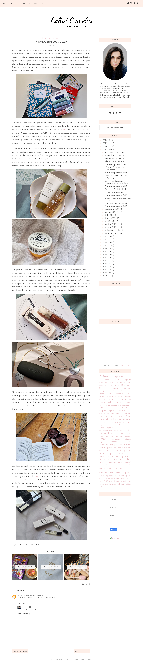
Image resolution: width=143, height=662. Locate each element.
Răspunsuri (23, 603)
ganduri (103, 418)
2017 (105, 251)
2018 (105, 248)
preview (127, 450)
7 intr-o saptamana (51, 38)
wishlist (128, 484)
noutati (116, 438)
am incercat (110, 382)
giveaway (104, 421)
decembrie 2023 (113, 152)
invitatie (116, 430)
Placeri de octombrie (114, 161)
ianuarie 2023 (112, 233)
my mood (110, 436)
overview (104, 444)
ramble (103, 461)
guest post (114, 422)
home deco (118, 425)
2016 (105, 254)
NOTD (102, 439)
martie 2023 (111, 227)
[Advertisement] (116, 345)
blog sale (126, 385)
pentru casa (111, 447)
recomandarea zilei (108, 464)
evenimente (104, 413)
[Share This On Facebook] (83, 584)
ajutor (128, 379)
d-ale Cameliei (124, 396)
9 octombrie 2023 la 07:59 (40, 607)
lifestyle (128, 433)
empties (103, 410)
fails (113, 413)
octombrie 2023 (112, 158)
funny (128, 416)
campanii (127, 388)
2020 (105, 242)
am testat (121, 382)
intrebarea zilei (105, 430)
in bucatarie (119, 428)
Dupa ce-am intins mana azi (118, 198)
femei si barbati (123, 413)
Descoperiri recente (114, 192)
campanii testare (108, 390)
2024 (105, 146)
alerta (102, 382)
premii (118, 450)
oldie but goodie (124, 442)
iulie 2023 (110, 215)
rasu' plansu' (124, 462)
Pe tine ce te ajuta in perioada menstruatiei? (116, 201)
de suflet (122, 399)
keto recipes (119, 433)
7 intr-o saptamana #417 (116, 186)
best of (103, 385)
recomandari (125, 464)
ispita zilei (125, 430)
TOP (106, 481)
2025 (105, 143)
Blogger (125, 365)
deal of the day (115, 402)
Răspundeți (21, 600)
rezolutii (128, 469)
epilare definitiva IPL (120, 410)
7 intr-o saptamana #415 (116, 206)
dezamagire (125, 405)
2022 (105, 236)
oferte (114, 441)
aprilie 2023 (111, 224)
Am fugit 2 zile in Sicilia (116, 189)
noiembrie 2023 (112, 155)
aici (65, 129)
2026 (105, 140)
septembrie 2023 (113, 209)
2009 (105, 275)
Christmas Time (123, 393)
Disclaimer (39, 3)
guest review (125, 422)
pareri (116, 445)
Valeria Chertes (23, 595)
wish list (120, 483)
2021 (105, 239)
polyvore (108, 450)
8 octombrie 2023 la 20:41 (36, 595)
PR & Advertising (23, 3)
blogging (103, 388)
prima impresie (108, 453)
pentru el (120, 447)
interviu (128, 428)
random (112, 462)
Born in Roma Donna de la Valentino (117, 176)
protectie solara (122, 459)
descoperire (104, 405)
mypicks (128, 436)
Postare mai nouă (20, 651)
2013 (105, 263)
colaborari (103, 396)
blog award (114, 385)
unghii (112, 481)
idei (125, 424)
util (124, 481)
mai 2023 (109, 221)
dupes (128, 408)
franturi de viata (110, 416)
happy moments (106, 425)
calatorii (115, 388)
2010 (105, 272)
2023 (105, 149)
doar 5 (107, 407)
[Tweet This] (86, 584)
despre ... (115, 405)
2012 (105, 266)
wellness (112, 484)
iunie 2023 (110, 218)
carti (121, 390)
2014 (105, 260)
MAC (101, 436)
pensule (103, 447)
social (111, 475)
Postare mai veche (82, 651)
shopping (114, 472)
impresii (109, 427)
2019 (105, 245)
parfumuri (125, 444)
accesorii (116, 379)
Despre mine (7, 3)
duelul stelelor (118, 408)
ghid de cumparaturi (120, 419)
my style (119, 436)
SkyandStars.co (85, 659)
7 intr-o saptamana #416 (116, 195)
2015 (105, 257)
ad (122, 379)
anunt (128, 382)
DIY (101, 407)
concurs (113, 396)
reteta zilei (105, 468)
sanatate (103, 472)
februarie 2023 (112, 230)
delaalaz (128, 402)
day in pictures (107, 399)
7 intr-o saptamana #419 (116, 164)
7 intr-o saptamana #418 (116, 172)
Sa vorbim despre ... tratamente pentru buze (116, 182)
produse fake (113, 456)
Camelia (25, 607)
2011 (105, 269)
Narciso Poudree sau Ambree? (114, 168)
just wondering (106, 433)
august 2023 (111, 212)
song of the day (120, 475)
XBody (102, 487)
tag (117, 478)
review (117, 468)
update (119, 481)
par (111, 444)
